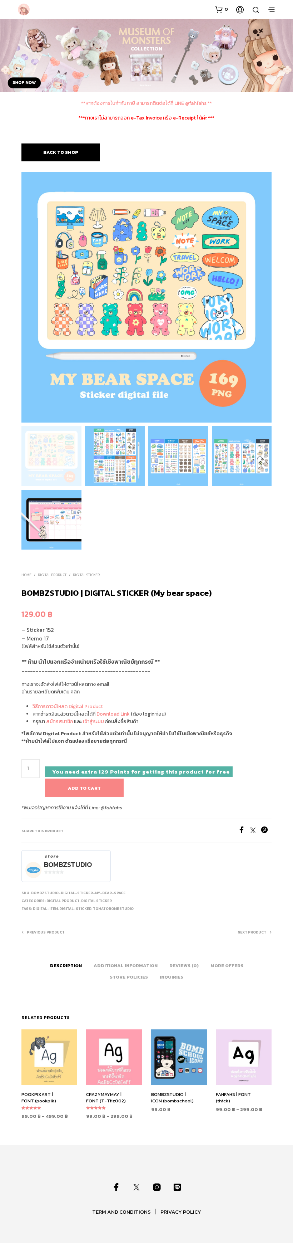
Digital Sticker (86, 574)
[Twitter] (255, 831)
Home (26, 574)
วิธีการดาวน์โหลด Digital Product (68, 706)
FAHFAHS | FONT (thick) (233, 1097)
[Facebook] (244, 831)
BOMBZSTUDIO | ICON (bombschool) (172, 1097)
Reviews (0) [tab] (184, 965)
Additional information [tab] (126, 965)
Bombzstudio (68, 864)
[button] (221, 9)
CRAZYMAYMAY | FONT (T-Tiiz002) (106, 1097)
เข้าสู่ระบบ (93, 721)
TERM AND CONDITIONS (121, 1212)
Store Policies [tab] (129, 977)
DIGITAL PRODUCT (52, 574)
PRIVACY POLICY (180, 1212)
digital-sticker (75, 908)
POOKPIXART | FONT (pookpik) (38, 1097)
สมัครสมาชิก (59, 721)
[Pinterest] (266, 831)
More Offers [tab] (226, 965)
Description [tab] (66, 965)
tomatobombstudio (113, 908)
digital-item (45, 908)
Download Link (113, 714)
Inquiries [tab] (171, 977)
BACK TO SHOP (60, 152)
